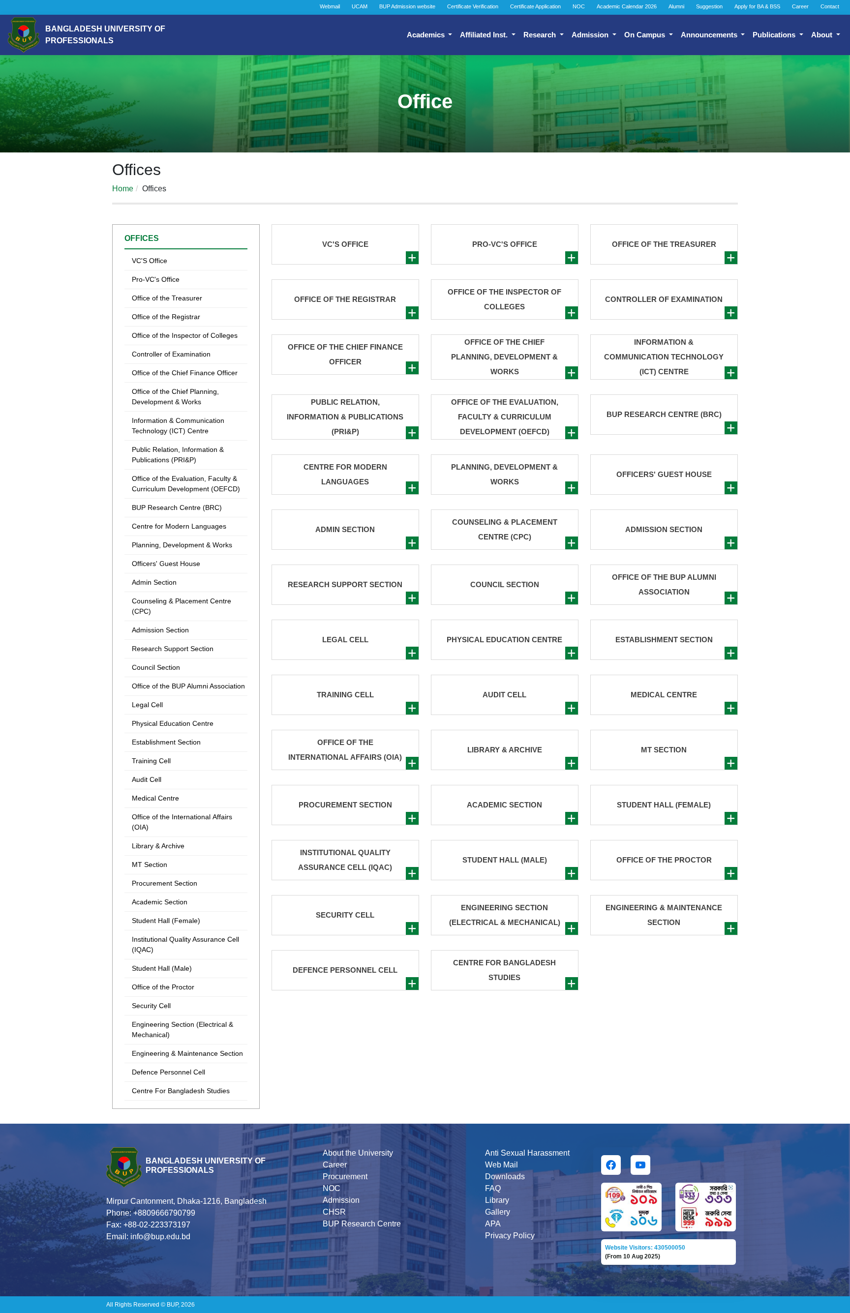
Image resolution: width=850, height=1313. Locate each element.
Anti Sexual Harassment (527, 1153)
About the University (358, 1153)
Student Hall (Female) (166, 921)
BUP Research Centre (362, 1224)
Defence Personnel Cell (168, 1072)
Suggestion (709, 6)
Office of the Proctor (163, 987)
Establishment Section (166, 742)
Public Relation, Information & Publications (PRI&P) (178, 455)
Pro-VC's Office (156, 279)
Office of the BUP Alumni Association (188, 686)
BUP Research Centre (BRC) (177, 507)
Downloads (505, 1176)
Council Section (156, 667)
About (822, 34)
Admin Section (154, 582)
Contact (829, 6)
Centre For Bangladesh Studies (181, 1091)
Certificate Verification (472, 6)
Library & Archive (158, 846)
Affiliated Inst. (485, 34)
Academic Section (159, 902)
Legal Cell (147, 705)
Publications (775, 34)
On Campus (645, 34)
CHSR (334, 1212)
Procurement (345, 1176)
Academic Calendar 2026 (627, 6)
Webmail (330, 6)
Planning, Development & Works (182, 545)
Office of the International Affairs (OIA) (182, 822)
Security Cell (151, 1006)
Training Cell (151, 761)
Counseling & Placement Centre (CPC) (181, 606)
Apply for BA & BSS (757, 6)
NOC (579, 6)
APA (493, 1224)
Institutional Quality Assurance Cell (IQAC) (185, 944)
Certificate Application (535, 6)
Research (540, 34)
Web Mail (501, 1165)
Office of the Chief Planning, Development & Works (175, 397)
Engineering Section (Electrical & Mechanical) (182, 1029)
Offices (141, 238)
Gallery (497, 1212)
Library (497, 1200)
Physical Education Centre (172, 723)
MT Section (149, 864)
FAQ (493, 1188)
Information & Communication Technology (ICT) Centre (178, 426)
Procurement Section (164, 883)
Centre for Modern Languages (179, 526)
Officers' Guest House (166, 563)
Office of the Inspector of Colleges (185, 335)
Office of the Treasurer (167, 298)
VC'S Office (149, 261)
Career (800, 6)
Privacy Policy (510, 1235)
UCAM (359, 6)
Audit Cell (146, 779)
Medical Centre (155, 798)
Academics (427, 34)
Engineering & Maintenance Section (187, 1053)
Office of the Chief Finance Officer (185, 373)
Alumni (676, 6)
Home (122, 188)
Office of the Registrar (166, 317)
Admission (591, 34)
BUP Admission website (407, 6)
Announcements (710, 34)
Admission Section (160, 630)
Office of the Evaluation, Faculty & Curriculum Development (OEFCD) (186, 484)
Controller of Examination (171, 354)
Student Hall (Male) (162, 968)
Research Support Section (172, 649)
